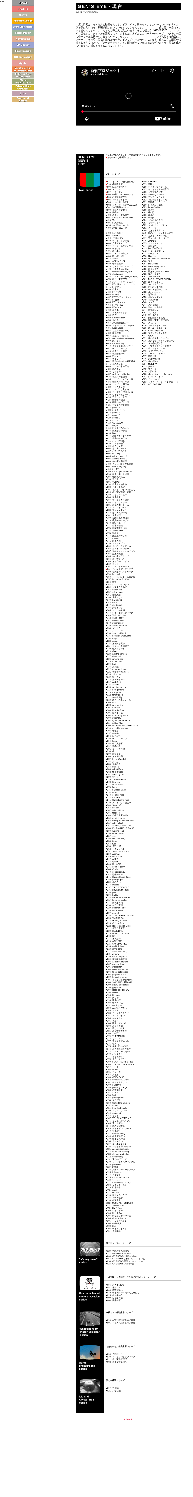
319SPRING (113, 677)
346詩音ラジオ (115, 607)
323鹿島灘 (113, 667)
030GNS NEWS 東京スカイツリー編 (125, 1261)
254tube (111, 844)
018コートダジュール (154, 353)
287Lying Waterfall (116, 759)
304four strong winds (117, 715)
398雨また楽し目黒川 (118, 474)
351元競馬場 (114, 595)
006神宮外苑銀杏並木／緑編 (121, 1323)
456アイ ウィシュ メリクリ (120, 325)
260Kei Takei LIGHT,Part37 (120, 828)
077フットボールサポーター (157, 238)
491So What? (114, 235)
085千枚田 (148, 217)
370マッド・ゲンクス (118, 543)
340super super (115, 623)
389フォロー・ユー (117, 495)
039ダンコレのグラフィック (121, 1357)
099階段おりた (151, 184)
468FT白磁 (113, 294)
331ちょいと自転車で (118, 646)
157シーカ (113, 1092)
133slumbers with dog (118, 1154)
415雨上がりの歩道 (117, 430)
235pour (111, 892)
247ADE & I (113, 859)
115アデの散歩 (115, 1198)
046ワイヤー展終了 (153, 307)
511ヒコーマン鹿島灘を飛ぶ (121, 181)
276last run (113, 787)
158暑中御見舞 (115, 1090)
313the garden (114, 692)
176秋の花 (113, 1044)
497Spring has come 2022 (120, 217)
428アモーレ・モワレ (118, 397)
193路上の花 (114, 1000)
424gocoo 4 (113, 407)
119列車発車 (114, 1187)
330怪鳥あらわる (116, 648)
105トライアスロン (117, 1221)
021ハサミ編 (114, 1391)
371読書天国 (114, 541)
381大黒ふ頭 (114, 515)
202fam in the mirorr (117, 977)
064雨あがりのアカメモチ (156, 271)
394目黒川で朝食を (117, 484)
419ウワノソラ (115, 420)
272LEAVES (113, 797)
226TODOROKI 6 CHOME (120, 915)
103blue (111, 1226)
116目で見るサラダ (117, 1195)
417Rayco (112, 425)
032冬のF (148, 335)
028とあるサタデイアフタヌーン (159, 341)
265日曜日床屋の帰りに (119, 815)
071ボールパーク (152, 253)
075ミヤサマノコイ (153, 243)
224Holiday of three (117, 920)
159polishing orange (117, 1087)
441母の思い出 (115, 364)
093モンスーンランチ (154, 197)
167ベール (113, 1067)
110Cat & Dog (114, 1208)
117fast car (113, 1192)
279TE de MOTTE (116, 779)
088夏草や (148, 210)
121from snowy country (119, 1182)
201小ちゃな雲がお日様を (120, 979)
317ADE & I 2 (114, 682)
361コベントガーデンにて (120, 566)
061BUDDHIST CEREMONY (157, 279)
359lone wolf (113, 574)
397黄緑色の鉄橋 (116, 477)
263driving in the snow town (120, 820)
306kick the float (115, 710)
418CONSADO (115, 423)
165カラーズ (114, 1072)
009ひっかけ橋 (115, 1298)
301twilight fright (115, 723)
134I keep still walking (118, 1151)
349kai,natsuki (114, 600)
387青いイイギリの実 (118, 500)
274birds (112, 792)
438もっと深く (115, 371)
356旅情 (111, 582)
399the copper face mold (119, 471)
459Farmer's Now (116, 318)
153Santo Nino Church (118, 1103)
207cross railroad (116, 964)
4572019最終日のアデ (118, 323)
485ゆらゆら (114, 248)
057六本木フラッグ (153, 284)
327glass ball (114, 656)
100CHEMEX (150, 181)
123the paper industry (118, 1177)
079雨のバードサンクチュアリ (158, 233)
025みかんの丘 (115, 1295)
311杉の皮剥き (115, 697)
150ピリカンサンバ (117, 1110)
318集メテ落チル (116, 679)
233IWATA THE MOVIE (118, 897)
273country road (115, 795)
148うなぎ (113, 1115)
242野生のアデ (115, 874)
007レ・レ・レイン (153, 376)
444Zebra (112, 356)
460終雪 (111, 315)
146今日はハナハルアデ (119, 1121)
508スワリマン (115, 189)
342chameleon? (115, 618)
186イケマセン (115, 1018)
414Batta (112, 433)
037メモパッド (151, 323)
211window (113, 954)
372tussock (113, 538)
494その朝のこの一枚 (118, 225)
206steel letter (114, 967)
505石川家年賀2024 (117, 197)
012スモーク (149, 369)
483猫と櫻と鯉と (116, 256)
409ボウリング (115, 446)
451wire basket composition (120, 338)
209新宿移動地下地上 (118, 959)
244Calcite (113, 869)
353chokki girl (114, 590)
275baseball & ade (116, 790)
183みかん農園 (115, 1026)
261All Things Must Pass (119, 825)
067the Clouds (150, 264)
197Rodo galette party (118, 990)
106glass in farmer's (117, 1218)
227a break (113, 913)
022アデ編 (113, 1388)
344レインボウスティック (120, 613)
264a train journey (116, 818)
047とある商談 (151, 305)
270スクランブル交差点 (119, 802)
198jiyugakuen (114, 987)
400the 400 (113, 469)
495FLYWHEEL (115, 223)
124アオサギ (114, 1174)
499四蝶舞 (113, 212)
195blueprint (113, 995)
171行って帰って (116, 1057)
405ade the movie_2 (117, 456)
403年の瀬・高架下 (117, 461)
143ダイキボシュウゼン (119, 1128)
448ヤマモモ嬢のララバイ (120, 346)
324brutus (112, 664)
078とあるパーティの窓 (155, 235)
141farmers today (116, 1134)
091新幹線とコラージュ (155, 202)
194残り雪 (113, 997)
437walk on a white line (118, 374)
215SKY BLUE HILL (117, 944)
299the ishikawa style (118, 728)
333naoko (112, 641)
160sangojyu (114, 1085)
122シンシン (114, 1180)
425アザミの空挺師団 (118, 405)
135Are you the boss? (118, 1149)
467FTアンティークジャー (120, 297)
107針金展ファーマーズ (119, 1216)
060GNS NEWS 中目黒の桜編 (121, 1256)
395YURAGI (113, 482)
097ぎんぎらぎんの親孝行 (156, 189)
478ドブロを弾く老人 (118, 269)
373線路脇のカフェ (117, 536)
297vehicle (113, 733)
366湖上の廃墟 (115, 553)
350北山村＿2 (114, 597)
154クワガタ (114, 1100)
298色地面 (113, 731)
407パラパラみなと (117, 451)
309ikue (111, 702)
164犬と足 (113, 1074)
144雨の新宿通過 (116, 1126)
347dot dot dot (114, 605)
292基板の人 (114, 746)
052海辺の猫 (149, 294)
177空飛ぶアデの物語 (118, 1041)
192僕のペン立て (116, 1003)
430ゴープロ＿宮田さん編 (120, 392)
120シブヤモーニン (117, 1185)
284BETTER (113, 767)
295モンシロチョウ (117, 738)
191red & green (115, 1005)
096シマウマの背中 (153, 192)
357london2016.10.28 (118, 579)
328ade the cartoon (117, 654)
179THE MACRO (116, 1036)
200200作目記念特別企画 (119, 982)
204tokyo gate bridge (117, 972)
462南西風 (113, 310)
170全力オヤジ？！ (117, 1059)
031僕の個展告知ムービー (156, 338)
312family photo (115, 695)
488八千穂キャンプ (117, 243)
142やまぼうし (115, 1131)
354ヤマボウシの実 (117, 587)
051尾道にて (114, 1287)
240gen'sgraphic (115, 879)
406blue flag (113, 453)
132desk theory (115, 1157)
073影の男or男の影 (152, 248)
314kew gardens (115, 690)
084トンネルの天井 (153, 220)
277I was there (115, 785)
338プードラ (114, 628)
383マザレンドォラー (118, 510)
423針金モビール (116, 410)
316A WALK (113, 684)
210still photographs (117, 956)
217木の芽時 (114, 939)
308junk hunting (115, 705)
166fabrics (113, 1069)
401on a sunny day (116, 466)
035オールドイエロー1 (154, 328)
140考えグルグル (116, 1136)
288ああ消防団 (115, 756)
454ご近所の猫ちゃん (118, 330)
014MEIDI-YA (150, 364)
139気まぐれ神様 (116, 1139)
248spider (112, 862)
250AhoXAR (113, 854)
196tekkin (112, 992)
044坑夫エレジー (152, 310)
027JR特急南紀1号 (152, 343)
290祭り (111, 751)
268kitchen (113, 808)
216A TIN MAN (115, 941)
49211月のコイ (115, 233)
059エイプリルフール (154, 282)
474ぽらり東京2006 (117, 279)
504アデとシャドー (117, 200)
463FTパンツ (114, 307)
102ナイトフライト (117, 1228)
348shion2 (112, 602)
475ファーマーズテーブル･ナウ (122, 276)
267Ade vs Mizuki (116, 810)
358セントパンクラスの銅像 (121, 577)
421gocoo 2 (113, 415)
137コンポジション (117, 1144)
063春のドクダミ (152, 274)
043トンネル (149, 312)
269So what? (114, 805)
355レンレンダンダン (118, 584)
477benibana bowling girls (119, 271)
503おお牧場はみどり (118, 202)
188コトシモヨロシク (118, 1013)
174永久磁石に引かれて (119, 1049)
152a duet (112, 1105)
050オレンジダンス (153, 297)
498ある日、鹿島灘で (118, 215)
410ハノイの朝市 (116, 443)
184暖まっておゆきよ (118, 1023)
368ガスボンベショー (118, 548)
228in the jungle (115, 910)
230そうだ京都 (115, 905)
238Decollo (113, 885)
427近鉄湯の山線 (116, 400)
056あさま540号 (115, 1285)
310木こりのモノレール (119, 700)
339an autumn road (117, 625)
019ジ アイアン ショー (154, 351)
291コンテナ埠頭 (116, 749)
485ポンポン (114, 251)
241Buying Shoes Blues (119, 877)
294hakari (112, 741)
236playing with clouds (118, 890)
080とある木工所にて (154, 230)
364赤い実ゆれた (116, 559)
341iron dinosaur (115, 620)
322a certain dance (116, 669)
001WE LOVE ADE (152, 384)
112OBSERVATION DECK (120, 1203)
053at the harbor (151, 292)
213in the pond (114, 949)
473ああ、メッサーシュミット (122, 282)
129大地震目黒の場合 (118, 1251)
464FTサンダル (115, 305)
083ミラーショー (152, 223)
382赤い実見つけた (117, 513)
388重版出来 (114, 497)
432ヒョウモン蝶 (116, 387)
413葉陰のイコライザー (119, 436)
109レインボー (115, 1210)
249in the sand (114, 856)
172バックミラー (116, 1054)
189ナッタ (113, 1010)
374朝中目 (113, 533)
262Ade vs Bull (115, 823)
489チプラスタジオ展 (118, 241)
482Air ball (112, 258)
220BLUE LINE (115, 931)
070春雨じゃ (149, 256)
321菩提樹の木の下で (118, 672)
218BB (111, 936)
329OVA (111, 651)
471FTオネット (115, 287)
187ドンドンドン (116, 1015)
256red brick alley (116, 838)
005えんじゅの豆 (152, 379)
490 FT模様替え (115, 238)
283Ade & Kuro (115, 769)
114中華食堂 (114, 1200)
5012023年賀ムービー (118, 207)
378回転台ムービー (117, 523)
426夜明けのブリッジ (118, 402)
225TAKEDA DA (115, 918)
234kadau (112, 895)
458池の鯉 (113, 320)
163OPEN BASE (115, 1077)
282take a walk (115, 772)
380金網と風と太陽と (118, 518)
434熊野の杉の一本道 (118, 382)
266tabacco (113, 813)
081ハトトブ (149, 228)
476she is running (116, 274)
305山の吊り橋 (115, 713)
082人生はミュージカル (155, 225)
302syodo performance (118, 720)
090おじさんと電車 (153, 205)
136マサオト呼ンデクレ (119, 1146)
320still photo (114, 674)
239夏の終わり (115, 882)
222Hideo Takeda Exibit (118, 926)
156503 (111, 1095)
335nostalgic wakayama (119, 636)
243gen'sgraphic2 (116, 872)
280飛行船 (113, 777)
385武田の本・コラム (118, 505)
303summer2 (114, 718)
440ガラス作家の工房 (118, 366)
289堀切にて (114, 754)
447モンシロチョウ (117, 348)
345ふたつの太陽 (116, 610)
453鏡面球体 (114, 333)
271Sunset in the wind (118, 800)
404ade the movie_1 (117, 459)
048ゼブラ (148, 302)
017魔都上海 (149, 356)
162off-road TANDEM (118, 1080)
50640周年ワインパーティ (120, 194)
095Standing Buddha (153, 194)
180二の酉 (113, 1033)
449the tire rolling (115, 343)
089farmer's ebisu (152, 207)
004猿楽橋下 (114, 1300)
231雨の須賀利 (115, 902)
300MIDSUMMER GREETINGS (122, 725)
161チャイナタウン (117, 1082)
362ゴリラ (113, 564)
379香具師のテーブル (118, 520)
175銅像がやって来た (118, 1046)
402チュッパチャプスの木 (120, 464)
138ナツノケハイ (116, 1141)
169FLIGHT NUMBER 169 (120, 1062)
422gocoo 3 (113, 412)
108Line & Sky (114, 1213)
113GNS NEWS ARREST (119, 1253)
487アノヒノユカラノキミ (120, 246)
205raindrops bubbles (118, 969)
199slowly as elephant (118, 985)
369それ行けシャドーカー (120, 546)
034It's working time (153, 330)
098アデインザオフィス (155, 187)
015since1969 (150, 361)
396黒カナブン (115, 479)
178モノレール (115, 1039)
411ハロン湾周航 (116, 441)
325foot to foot (114, 661)
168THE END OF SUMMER (121, 1064)
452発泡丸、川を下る (118, 335)
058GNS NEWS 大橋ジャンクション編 (126, 1258)
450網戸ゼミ (114, 341)
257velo (111, 836)
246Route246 (114, 864)
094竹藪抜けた (115, 1354)
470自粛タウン (115, 289)
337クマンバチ (115, 630)
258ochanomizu (115, 833)
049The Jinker (150, 300)
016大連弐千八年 (152, 358)
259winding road (115, 831)
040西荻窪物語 (115, 1290)
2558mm (112, 841)
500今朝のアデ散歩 (117, 210)
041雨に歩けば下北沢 (154, 318)
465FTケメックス (116, 302)
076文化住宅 (149, 241)
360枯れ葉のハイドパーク (120, 572)
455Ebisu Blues (115, 328)
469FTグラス (114, 292)
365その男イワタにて (118, 556)
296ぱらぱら (114, 736)
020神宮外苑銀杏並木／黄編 (121, 1320)
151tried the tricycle (117, 1108)
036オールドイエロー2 (154, 325)
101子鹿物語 (114, 1231)
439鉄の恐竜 (114, 369)
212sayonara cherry (117, 951)
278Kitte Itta (113, 782)
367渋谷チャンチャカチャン (121, 551)
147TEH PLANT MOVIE (119, 1118)
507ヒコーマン (115, 192)
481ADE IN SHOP (116, 261)
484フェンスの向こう (118, 253)
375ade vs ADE (115, 530)
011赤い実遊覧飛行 (117, 1359)
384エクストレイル (117, 507)
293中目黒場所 (115, 743)
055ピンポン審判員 (153, 287)
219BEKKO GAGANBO (118, 933)
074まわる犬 (149, 246)
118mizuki (112, 1190)
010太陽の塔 (149, 371)
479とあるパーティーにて (120, 266)
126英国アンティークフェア (121, 1169)
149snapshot (114, 1113)
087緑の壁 (148, 212)
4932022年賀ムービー (118, 228)
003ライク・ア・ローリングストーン (161, 382)
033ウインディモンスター (156, 333)
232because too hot (117, 900)
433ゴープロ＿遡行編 (118, 384)
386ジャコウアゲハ (117, 502)
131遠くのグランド (117, 1159)
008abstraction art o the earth (157, 374)
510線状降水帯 (115, 184)
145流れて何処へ (116, 1123)
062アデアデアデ (152, 276)
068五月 (147, 261)
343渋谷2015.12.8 (116, 615)
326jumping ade (115, 659)
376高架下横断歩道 (117, 528)
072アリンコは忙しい (154, 251)
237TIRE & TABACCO (118, 887)
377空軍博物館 (115, 525)
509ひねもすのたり (117, 187)
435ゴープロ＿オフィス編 (120, 379)
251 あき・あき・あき (118, 851)
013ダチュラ (149, 366)
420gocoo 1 (113, 418)
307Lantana (113, 708)
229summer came (116, 908)
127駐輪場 (113, 1167)
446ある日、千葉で (117, 351)
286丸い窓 (113, 761)
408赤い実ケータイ (117, 448)
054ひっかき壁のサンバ (155, 289)
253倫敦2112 (114, 846)
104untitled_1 (114, 1223)
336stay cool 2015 (116, 633)
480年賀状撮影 (115, 264)
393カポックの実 (116, 487)
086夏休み (148, 215)
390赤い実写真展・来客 (119, 492)
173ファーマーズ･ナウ (118, 1051)
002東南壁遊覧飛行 (117, 1362)
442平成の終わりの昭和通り (121, 361)
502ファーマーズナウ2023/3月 (122, 205)
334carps (112, 638)
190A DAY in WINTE (117, 1008)
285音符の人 (114, 764)
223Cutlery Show (116, 923)
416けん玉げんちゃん (118, 428)
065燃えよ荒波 (151, 269)
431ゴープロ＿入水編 (118, 389)
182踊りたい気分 (116, 1028)
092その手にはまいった (155, 200)
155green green (115, 1097)
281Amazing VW (115, 774)
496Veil (111, 220)
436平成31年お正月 (117, 376)
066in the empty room (154, 266)
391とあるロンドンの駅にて (121, 489)
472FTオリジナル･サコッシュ (122, 284)
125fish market (115, 1172)
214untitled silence (116, 946)
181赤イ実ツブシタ (117, 1031)
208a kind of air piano (117, 962)
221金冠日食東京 (116, 928)
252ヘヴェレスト (116, 849)
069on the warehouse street (156, 258)
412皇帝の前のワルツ (118, 438)
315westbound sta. (116, 687)
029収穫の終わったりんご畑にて (123, 1292)
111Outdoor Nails (116, 1205)
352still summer (115, 592)
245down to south (116, 867)
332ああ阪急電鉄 (116, 643)
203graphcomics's (116, 974)
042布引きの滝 (151, 315)
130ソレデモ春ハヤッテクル (121, 1162)
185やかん (113, 1021)
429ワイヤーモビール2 (118, 395)
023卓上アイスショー (154, 348)
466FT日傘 (113, 300)
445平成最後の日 (116, 353)
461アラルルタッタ (117, 312)
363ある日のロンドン (118, 561)
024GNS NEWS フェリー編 (120, 1264)
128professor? (114, 1164)
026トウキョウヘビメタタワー (158, 346)
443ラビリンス (115, 358)
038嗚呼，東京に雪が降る (156, 320)
